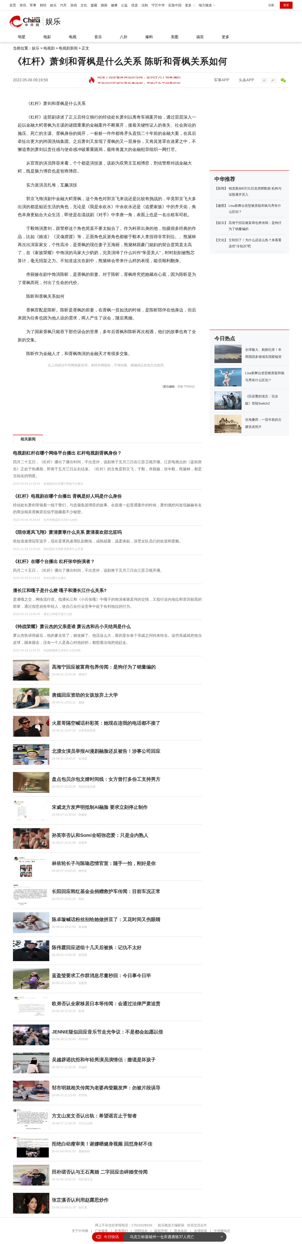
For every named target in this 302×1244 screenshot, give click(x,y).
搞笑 (200, 37)
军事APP (221, 80)
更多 (225, 37)
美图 (174, 37)
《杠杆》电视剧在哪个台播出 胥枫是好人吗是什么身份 (67, 496)
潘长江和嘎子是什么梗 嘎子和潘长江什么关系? (60, 590)
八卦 (123, 37)
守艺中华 (158, 5)
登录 (286, 5)
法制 (144, 5)
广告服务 (101, 1231)
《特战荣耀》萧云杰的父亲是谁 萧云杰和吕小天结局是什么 (72, 626)
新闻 (221, 188)
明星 (21, 37)
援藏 (94, 5)
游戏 (73, 5)
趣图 (221, 205)
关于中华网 (80, 1231)
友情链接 (200, 1231)
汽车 (63, 5)
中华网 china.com (26, 21)
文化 (83, 5)
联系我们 (121, 1231)
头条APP (246, 80)
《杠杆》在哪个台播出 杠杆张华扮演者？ (54, 561)
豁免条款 (180, 1231)
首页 (12, 5)
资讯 (23, 5)
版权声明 (161, 1231)
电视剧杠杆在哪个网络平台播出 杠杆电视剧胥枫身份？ (67, 452)
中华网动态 (222, 1231)
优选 (134, 5)
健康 (114, 5)
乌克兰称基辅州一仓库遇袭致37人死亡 (162, 1237)
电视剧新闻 (68, 48)
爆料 (149, 37)
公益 (124, 5)
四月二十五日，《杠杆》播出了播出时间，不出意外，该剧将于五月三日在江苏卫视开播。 (88, 570)
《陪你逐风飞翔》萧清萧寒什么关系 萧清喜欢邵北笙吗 (67, 532)
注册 (271, 5)
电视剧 (49, 48)
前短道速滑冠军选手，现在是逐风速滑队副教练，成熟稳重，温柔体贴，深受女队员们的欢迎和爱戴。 (98, 541)
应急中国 (174, 5)
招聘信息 (141, 1231)
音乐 (98, 37)
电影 (47, 37)
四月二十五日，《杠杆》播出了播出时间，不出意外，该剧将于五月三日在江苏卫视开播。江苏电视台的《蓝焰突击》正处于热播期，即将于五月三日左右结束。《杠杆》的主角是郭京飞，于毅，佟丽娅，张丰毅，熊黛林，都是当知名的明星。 (107, 469)
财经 (43, 5)
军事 (33, 5)
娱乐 (53, 5)
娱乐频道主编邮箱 (171, 1225)
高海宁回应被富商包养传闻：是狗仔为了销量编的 (138, 80)
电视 (72, 37)
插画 (104, 5)
